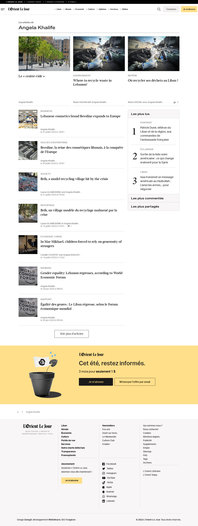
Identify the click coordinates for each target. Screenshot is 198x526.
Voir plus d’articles (71, 333)
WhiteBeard (54, 519)
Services (65, 444)
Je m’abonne (95, 381)
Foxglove (70, 519)
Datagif (28, 519)
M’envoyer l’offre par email (135, 381)
